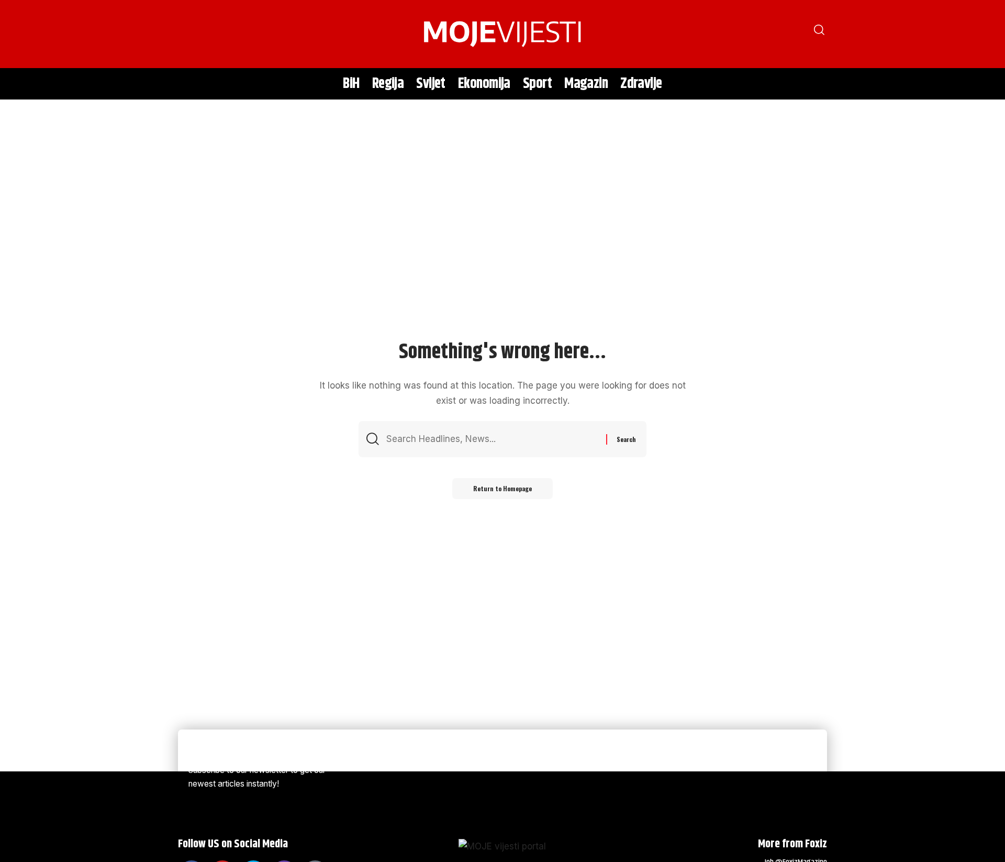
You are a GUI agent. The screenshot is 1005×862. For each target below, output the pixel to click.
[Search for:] (492, 439)
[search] (191, 34)
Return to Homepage (502, 488)
